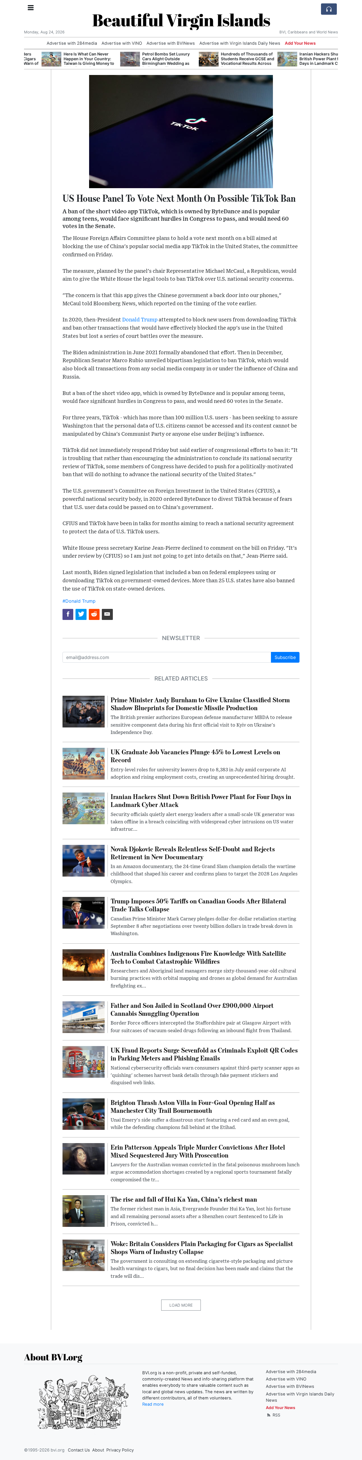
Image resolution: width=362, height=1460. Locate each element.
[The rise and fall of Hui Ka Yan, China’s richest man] (84, 1210)
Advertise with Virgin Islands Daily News (239, 43)
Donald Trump (140, 320)
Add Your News (300, 43)
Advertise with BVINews (170, 43)
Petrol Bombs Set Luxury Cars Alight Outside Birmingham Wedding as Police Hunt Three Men (148, 60)
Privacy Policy (120, 1450)
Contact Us (79, 1450)
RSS (276, 1414)
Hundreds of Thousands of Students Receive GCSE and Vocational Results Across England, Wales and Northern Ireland (230, 63)
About (98, 1450)
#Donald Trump (79, 601)
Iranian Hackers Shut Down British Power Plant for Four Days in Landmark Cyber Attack (308, 60)
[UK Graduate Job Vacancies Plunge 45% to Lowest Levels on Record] (84, 763)
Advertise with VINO (122, 43)
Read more (153, 1404)
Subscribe (285, 657)
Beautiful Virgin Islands (181, 19)
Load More (181, 1305)
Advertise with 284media (72, 43)
